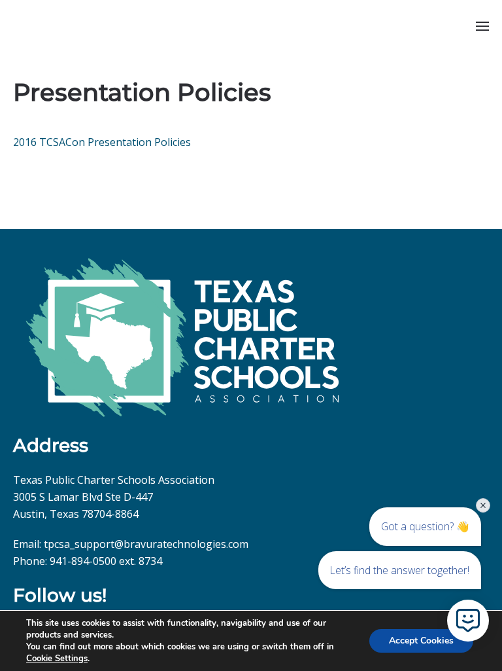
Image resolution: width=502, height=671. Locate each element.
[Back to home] (14, 26)
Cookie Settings (57, 658)
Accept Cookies (421, 640)
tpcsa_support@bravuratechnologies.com (146, 544)
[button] (482, 26)
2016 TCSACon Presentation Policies (102, 142)
